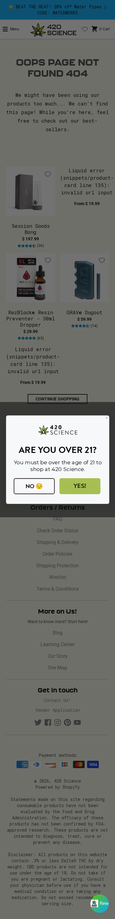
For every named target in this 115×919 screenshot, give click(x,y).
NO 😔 (34, 485)
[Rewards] (99, 903)
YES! (79, 486)
